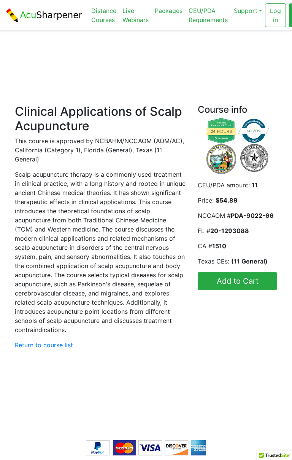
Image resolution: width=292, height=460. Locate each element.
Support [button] (245, 10)
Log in (275, 15)
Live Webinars (135, 15)
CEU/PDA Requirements (208, 15)
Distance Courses (103, 15)
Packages (168, 10)
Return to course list (44, 345)
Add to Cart (238, 281)
